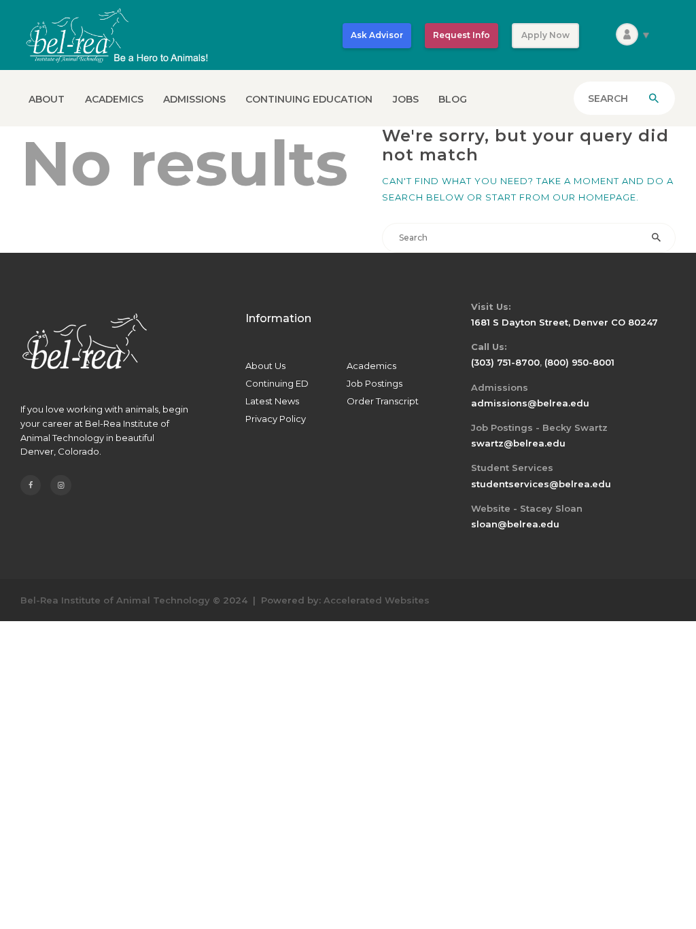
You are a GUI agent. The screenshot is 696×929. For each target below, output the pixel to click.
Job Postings (374, 383)
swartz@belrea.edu (518, 443)
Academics (371, 365)
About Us (265, 365)
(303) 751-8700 (505, 362)
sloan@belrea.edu (515, 524)
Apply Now (545, 35)
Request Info (461, 35)
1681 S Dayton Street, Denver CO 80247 (564, 322)
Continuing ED (277, 383)
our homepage (594, 197)
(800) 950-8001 (579, 362)
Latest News (272, 401)
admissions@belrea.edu (530, 403)
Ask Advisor (377, 35)
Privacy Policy (275, 418)
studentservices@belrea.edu (541, 483)
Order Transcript (383, 401)
